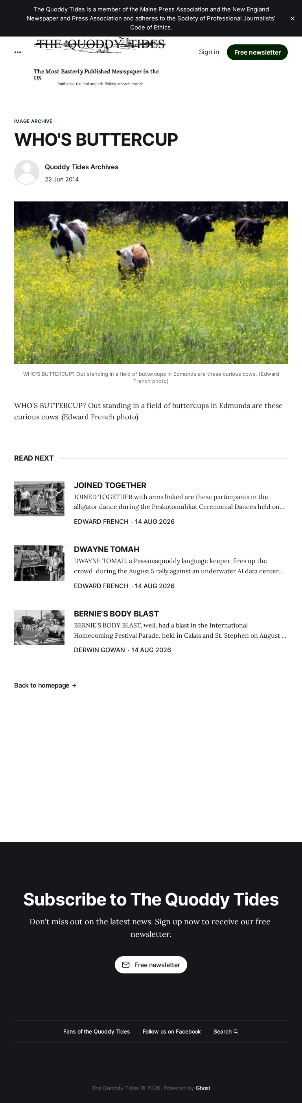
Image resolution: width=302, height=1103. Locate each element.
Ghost (203, 1088)
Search (223, 1031)
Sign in (209, 52)
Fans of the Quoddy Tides (96, 1031)
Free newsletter (257, 52)
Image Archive (33, 121)
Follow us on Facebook (172, 1031)
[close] (292, 18)
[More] (18, 52)
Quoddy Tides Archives (81, 167)
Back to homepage (41, 685)
